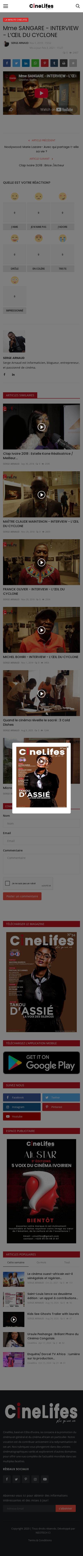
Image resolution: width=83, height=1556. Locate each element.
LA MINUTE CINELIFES (16, 19)
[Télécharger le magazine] (41, 777)
